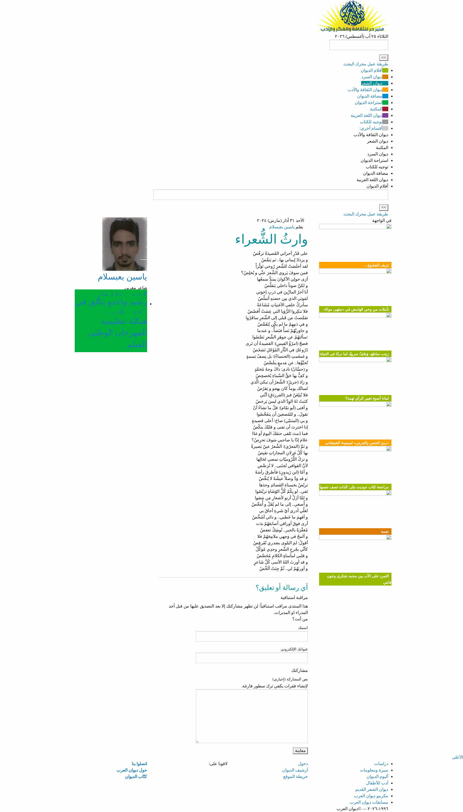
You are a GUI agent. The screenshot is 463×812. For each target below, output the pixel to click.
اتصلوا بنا (139, 763)
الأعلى (457, 757)
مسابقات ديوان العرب (369, 802)
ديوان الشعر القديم (371, 789)
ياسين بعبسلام (281, 227)
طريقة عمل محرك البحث (365, 64)
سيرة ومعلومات (374, 770)
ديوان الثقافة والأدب (365, 89)
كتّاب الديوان (136, 776)
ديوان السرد (371, 77)
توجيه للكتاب (371, 122)
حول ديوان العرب (132, 770)
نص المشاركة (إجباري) (290, 679)
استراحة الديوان (368, 102)
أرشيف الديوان (295, 770)
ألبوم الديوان (377, 776)
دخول (303, 763)
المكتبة (376, 109)
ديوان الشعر (371, 83)
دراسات (381, 763)
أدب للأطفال (377, 783)
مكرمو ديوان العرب (371, 796)
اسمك (303, 628)
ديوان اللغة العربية (366, 115)
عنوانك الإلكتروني (294, 649)
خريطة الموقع (295, 776)
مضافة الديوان (369, 96)
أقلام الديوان (371, 70)
